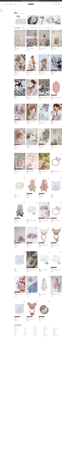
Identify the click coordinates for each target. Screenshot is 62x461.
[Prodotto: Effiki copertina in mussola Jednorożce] (32, 210)
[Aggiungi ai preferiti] (24, 31)
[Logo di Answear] (31, 4)
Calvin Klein (25, 329)
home (15, 4)
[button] (17, 27)
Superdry (54, 330)
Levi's (44, 330)
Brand (24, 6)
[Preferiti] (56, 4)
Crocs (24, 334)
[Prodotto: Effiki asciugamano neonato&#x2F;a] (44, 62)
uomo (7, 4)
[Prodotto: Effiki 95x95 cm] (56, 185)
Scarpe (12, 6)
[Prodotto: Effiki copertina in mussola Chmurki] (44, 259)
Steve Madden (45, 329)
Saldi (26, 6)
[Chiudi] (59, 1)
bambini (10, 4)
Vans (24, 330)
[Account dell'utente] (53, 4)
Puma (15, 334)
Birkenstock (15, 330)
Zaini (33, 6)
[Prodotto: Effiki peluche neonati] (19, 62)
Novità (4, 6)
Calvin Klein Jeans (55, 335)
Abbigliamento (7, 6)
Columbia (44, 334)
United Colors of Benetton (56, 329)
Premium (21, 6)
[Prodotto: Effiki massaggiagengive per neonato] (56, 161)
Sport (18, 6)
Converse (15, 335)
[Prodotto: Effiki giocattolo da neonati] (44, 309)
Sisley (34, 335)
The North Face (36, 334)
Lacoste (25, 335)
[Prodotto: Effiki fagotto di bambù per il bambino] (44, 210)
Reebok (35, 329)
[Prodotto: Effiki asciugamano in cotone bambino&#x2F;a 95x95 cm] (44, 87)
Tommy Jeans (55, 334)
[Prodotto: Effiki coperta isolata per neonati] (44, 112)
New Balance (35, 330)
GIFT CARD (30, 6)
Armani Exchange (45, 335)
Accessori (15, 6)
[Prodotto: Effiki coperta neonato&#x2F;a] (19, 38)
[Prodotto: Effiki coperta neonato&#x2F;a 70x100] (32, 38)
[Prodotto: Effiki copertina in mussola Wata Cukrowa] (56, 259)
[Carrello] (59, 4)
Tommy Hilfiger (16, 329)
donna (3, 4)
